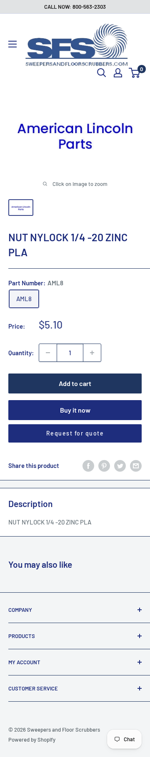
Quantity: (21, 352)
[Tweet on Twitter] (120, 465)
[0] (135, 73)
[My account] (118, 72)
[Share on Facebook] (88, 465)
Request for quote (75, 433)
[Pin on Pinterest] (104, 465)
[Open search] (101, 72)
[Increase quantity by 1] (92, 352)
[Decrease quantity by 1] (48, 352)
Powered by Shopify (31, 739)
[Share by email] (136, 465)
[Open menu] (12, 44)
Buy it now (75, 410)
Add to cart (75, 383)
